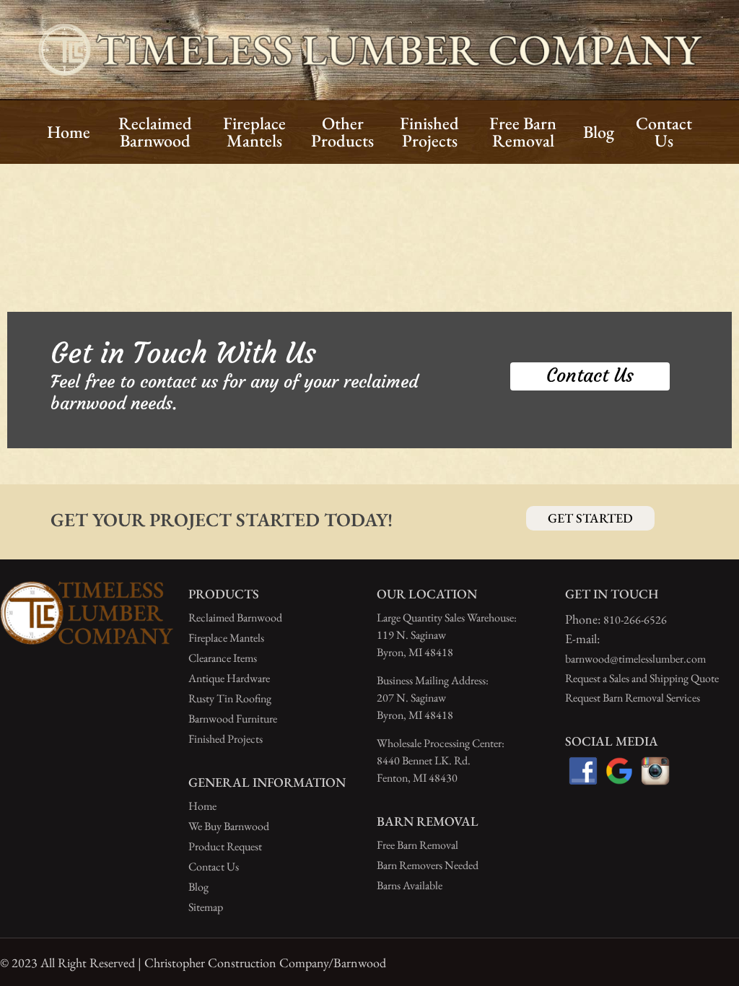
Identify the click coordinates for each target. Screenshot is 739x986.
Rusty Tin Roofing (229, 698)
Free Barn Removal (417, 844)
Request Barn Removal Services (632, 697)
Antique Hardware (229, 678)
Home (202, 805)
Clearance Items (222, 658)
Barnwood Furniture (232, 718)
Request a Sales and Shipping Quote (642, 678)
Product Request (225, 846)
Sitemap (205, 907)
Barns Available (409, 885)
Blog (198, 886)
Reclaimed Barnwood (235, 617)
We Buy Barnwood (228, 826)
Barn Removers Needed (427, 865)
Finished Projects (225, 738)
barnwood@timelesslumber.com (635, 658)
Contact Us (213, 866)
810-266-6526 (635, 619)
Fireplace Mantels (226, 637)
